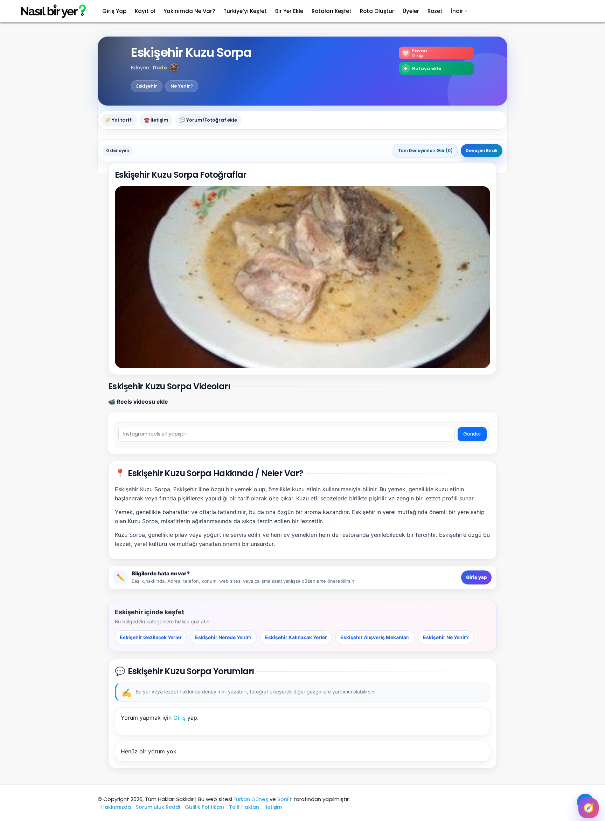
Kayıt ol (145, 11)
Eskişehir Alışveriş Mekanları (375, 637)
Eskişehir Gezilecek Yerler (151, 637)
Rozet (435, 11)
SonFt (284, 799)
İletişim (273, 806)
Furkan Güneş (251, 799)
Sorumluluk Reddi (158, 806)
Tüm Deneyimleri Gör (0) (425, 150)
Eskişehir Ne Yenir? (446, 637)
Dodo (160, 67)
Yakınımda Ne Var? (189, 11)
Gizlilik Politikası (204, 806)
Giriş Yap (114, 11)
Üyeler (411, 11)
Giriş (179, 717)
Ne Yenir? (182, 86)
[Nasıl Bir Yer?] (49, 11)
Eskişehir (146, 86)
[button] (174, 68)
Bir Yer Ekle (289, 11)
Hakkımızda (116, 806)
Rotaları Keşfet (332, 11)
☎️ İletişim (156, 120)
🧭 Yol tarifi (119, 120)
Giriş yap (476, 577)
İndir (457, 11)
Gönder (472, 434)
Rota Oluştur (377, 11)
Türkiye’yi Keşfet (245, 11)
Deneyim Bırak (482, 150)
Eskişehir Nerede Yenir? (223, 637)
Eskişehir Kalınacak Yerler (296, 637)
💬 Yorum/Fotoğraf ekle (208, 120)
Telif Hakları (244, 806)
